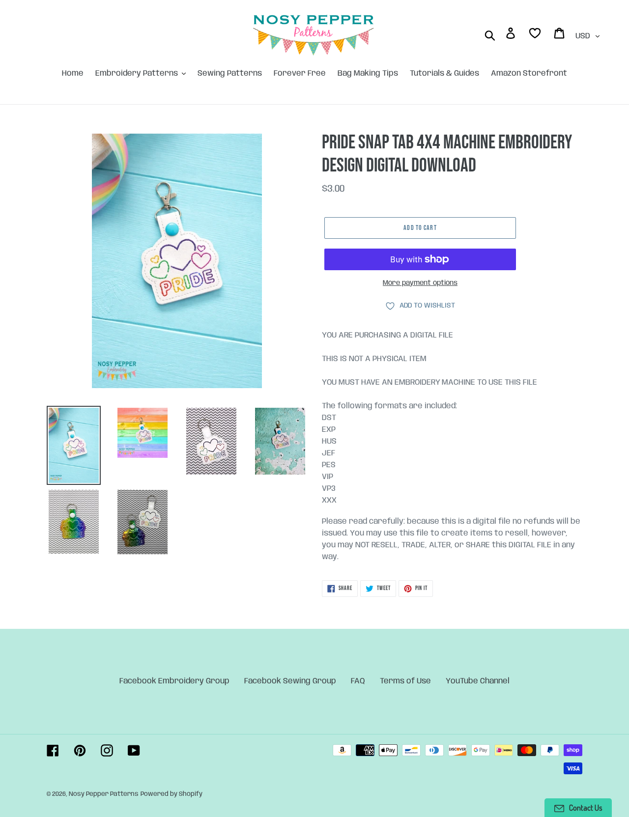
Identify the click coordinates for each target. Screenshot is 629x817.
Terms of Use (405, 681)
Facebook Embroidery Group (174, 681)
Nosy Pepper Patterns (104, 794)
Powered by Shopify (171, 794)
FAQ (358, 681)
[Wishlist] (535, 35)
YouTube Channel (478, 681)
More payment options (420, 283)
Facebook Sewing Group (290, 681)
